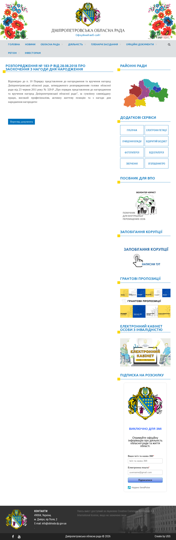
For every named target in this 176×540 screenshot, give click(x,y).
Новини (30, 44)
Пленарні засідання (104, 44)
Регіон (12, 53)
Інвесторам (33, 53)
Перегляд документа (21, 121)
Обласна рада (50, 44)
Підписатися (145, 480)
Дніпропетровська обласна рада (88, 30)
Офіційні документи (140, 44)
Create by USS (162, 536)
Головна (14, 44)
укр (160, 37)
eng (166, 37)
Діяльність (75, 44)
